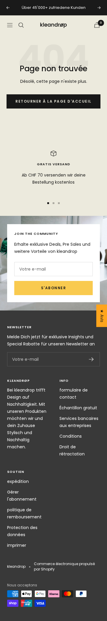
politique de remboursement (24, 513)
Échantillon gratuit (78, 408)
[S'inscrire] (91, 359)
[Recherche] (21, 25)
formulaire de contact (73, 393)
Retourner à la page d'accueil (53, 101)
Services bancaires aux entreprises (78, 421)
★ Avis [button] (102, 315)
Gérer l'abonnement (22, 495)
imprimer (16, 545)
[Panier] (97, 25)
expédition (18, 481)
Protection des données (22, 531)
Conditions (70, 436)
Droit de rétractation (72, 450)
